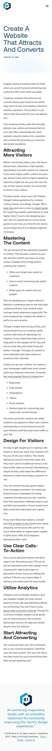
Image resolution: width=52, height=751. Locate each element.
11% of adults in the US (20, 523)
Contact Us (30, 740)
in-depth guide (40, 208)
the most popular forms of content (21, 376)
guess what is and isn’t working (19, 610)
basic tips (8, 208)
